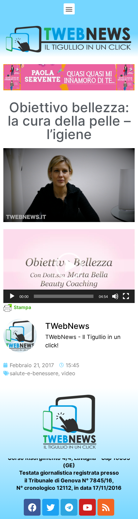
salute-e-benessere (34, 373)
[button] (69, 8)
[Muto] (115, 296)
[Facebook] (32, 507)
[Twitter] (50, 507)
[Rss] (105, 507)
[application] (69, 266)
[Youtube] (87, 507)
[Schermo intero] (126, 296)
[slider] (63, 296)
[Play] (12, 296)
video (68, 373)
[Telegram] (69, 507)
